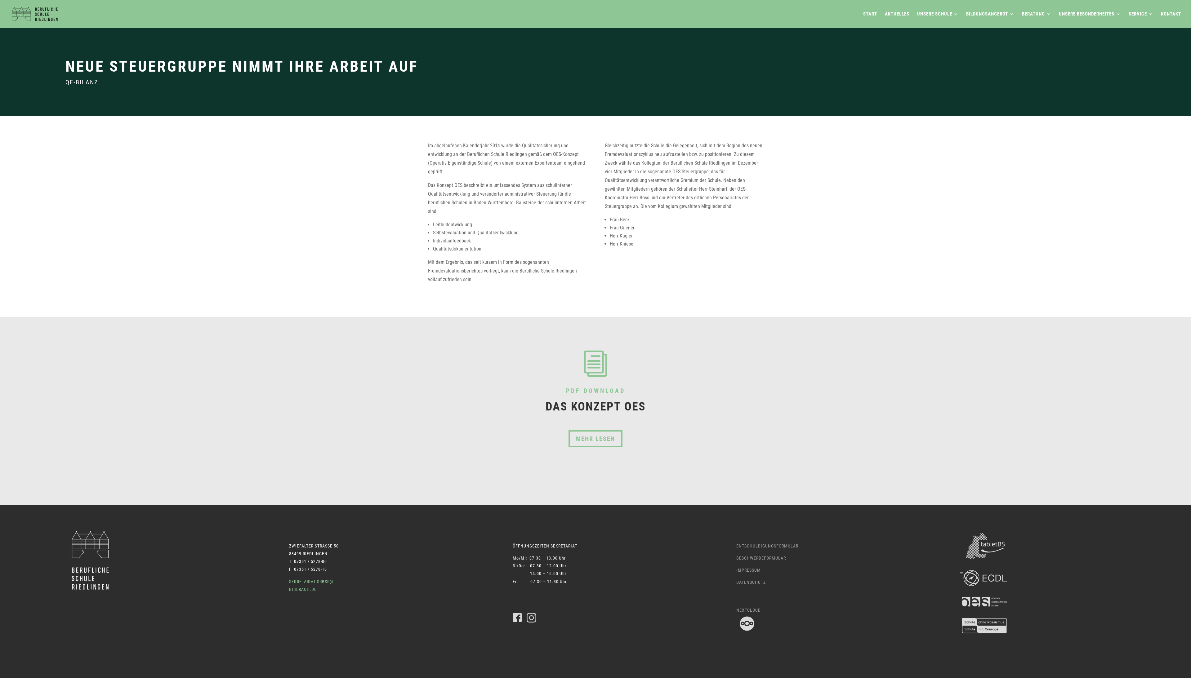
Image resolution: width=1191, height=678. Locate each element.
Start (870, 14)
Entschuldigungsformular (767, 545)
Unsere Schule (934, 14)
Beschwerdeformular (761, 558)
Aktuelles (897, 14)
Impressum (748, 570)
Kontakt (1171, 14)
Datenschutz (751, 582)
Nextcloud (748, 610)
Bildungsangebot (987, 14)
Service (1138, 14)
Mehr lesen (595, 438)
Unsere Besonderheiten (1087, 14)
